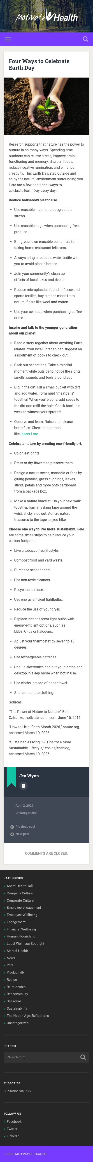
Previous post (25, 826)
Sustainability (17, 1008)
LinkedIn (13, 1136)
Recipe (12, 980)
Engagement (16, 922)
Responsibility (17, 994)
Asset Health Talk (20, 886)
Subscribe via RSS (17, 1091)
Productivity (16, 972)
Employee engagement (24, 908)
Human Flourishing (21, 936)
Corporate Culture (20, 900)
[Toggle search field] (85, 39)
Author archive (23, 786)
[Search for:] (46, 1057)
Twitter (12, 1129)
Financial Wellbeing (21, 929)
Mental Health (17, 951)
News (11, 958)
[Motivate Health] (46, 16)
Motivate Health (31, 1154)
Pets (10, 965)
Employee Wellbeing (22, 915)
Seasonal (14, 1001)
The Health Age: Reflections (28, 1016)
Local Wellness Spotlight (25, 944)
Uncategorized (26, 813)
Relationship (16, 987)
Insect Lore (29, 434)
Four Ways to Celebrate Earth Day (39, 64)
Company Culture (20, 893)
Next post (22, 834)
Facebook (14, 1122)
